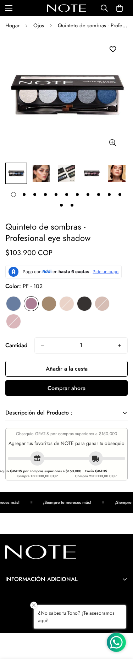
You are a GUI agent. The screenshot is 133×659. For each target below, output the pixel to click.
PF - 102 (31, 304)
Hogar (12, 25)
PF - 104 (67, 304)
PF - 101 (13, 304)
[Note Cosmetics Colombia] (66, 8)
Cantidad (16, 345)
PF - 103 (49, 304)
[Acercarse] (113, 143)
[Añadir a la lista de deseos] (113, 49)
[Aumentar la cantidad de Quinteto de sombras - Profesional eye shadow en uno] (119, 345)
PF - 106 (102, 304)
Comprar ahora (66, 388)
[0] (119, 8)
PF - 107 (13, 321)
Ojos (38, 25)
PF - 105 (84, 304)
